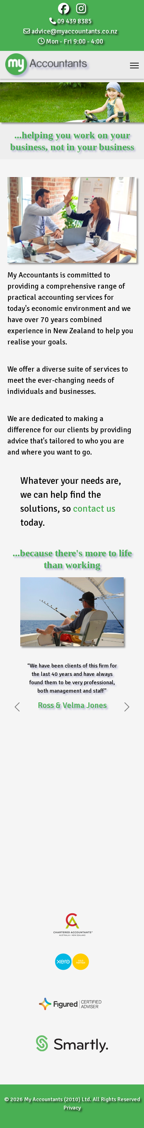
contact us (94, 509)
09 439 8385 (74, 21)
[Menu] (134, 65)
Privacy (72, 1107)
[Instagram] (81, 10)
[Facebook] (63, 10)
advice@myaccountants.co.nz (74, 31)
